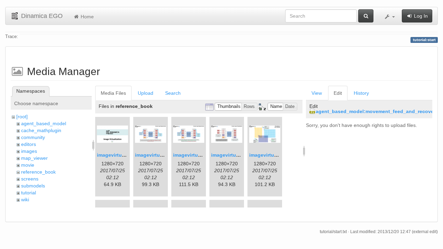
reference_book (38, 172)
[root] (22, 116)
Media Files (113, 93)
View (316, 93)
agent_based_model (43, 123)
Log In (420, 16)
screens (29, 179)
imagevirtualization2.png (164, 155)
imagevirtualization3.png (202, 155)
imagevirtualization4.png (240, 155)
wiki (25, 199)
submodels (33, 185)
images (29, 151)
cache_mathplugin (41, 130)
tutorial (28, 192)
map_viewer (34, 158)
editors (28, 144)
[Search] (365, 15)
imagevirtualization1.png (126, 155)
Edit (338, 93)
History (361, 93)
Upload (145, 93)
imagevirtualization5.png (278, 155)
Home (86, 16)
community (33, 137)
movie (27, 165)
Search (173, 93)
